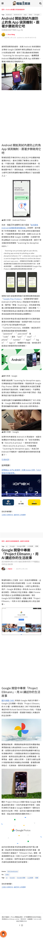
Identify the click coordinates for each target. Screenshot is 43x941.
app (25, 14)
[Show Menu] (3, 3)
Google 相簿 (21, 546)
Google (36, 14)
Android (9, 14)
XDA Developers (13, 871)
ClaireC (10, 569)
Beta (30, 14)
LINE (40, 42)
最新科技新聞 (24, 541)
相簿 (36, 546)
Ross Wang (11, 34)
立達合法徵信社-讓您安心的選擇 (14, 515)
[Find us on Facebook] (19, 925)
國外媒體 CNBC (8, 700)
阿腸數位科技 (23, 921)
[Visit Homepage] (21, 3)
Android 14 (18, 14)
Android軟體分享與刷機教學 (15, 9)
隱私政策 (23, 919)
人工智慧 (30, 546)
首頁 (3, 9)
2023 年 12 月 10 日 (21, 569)
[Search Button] (40, 3)
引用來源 (5, 459)
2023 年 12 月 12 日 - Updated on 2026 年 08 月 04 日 (20, 38)
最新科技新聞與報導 (12, 541)
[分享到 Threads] (36, 42)
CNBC (7, 874)
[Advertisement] (21, 523)
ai (6, 546)
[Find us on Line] (22, 925)
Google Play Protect (12, 298)
